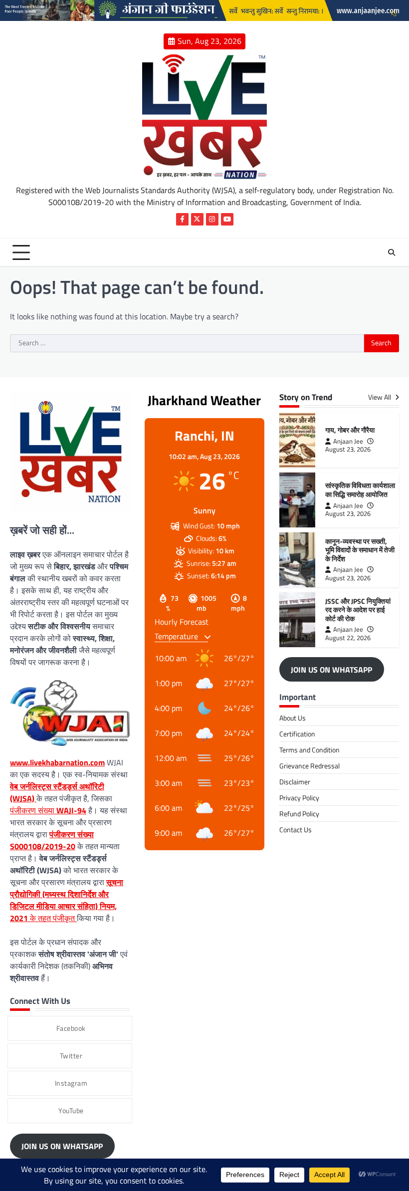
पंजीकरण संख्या (48, 810)
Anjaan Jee (348, 441)
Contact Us (295, 829)
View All (380, 397)
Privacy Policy (299, 797)
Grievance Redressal (309, 765)
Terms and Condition (309, 749)
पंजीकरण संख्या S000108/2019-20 (52, 840)
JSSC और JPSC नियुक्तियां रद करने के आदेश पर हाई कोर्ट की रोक (358, 610)
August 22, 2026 (348, 637)
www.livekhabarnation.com (57, 762)
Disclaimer (294, 781)
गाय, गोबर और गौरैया (350, 430)
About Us (292, 718)
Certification (297, 733)
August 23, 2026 (348, 449)
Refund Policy (299, 813)
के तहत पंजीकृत (66, 900)
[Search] (391, 252)
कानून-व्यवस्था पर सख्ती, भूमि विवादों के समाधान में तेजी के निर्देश (360, 550)
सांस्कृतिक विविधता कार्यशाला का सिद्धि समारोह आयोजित (360, 489)
